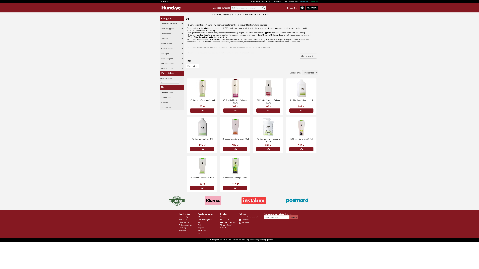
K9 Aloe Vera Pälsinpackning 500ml (268, 140)
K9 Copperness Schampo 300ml (235, 138)
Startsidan (164, 1)
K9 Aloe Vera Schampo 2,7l (301, 100)
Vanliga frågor (184, 217)
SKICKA (294, 217)
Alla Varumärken (166, 78)
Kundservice (255, 1)
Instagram (245, 222)
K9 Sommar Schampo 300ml (235, 177)
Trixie (199, 225)
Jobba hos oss (225, 219)
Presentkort (165, 102)
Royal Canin (202, 230)
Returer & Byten (167, 92)
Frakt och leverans (185, 225)
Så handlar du (184, 222)
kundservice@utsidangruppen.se (261, 239)
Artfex (200, 217)
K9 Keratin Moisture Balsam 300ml (268, 101)
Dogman (201, 228)
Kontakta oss (267, 1)
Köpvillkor (277, 1)
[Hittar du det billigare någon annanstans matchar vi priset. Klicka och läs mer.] (177, 199)
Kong (199, 233)
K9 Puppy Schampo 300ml (301, 138)
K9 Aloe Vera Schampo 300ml (202, 100)
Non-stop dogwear (205, 219)
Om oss (223, 217)
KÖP (301, 110)
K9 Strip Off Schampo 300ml (202, 177)
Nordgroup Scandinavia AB (221, 239)
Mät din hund (166, 97)
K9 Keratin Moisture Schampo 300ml (235, 101)
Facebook (245, 219)
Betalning (182, 228)
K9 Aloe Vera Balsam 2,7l (202, 138)
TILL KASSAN (312, 7)
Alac (199, 222)
